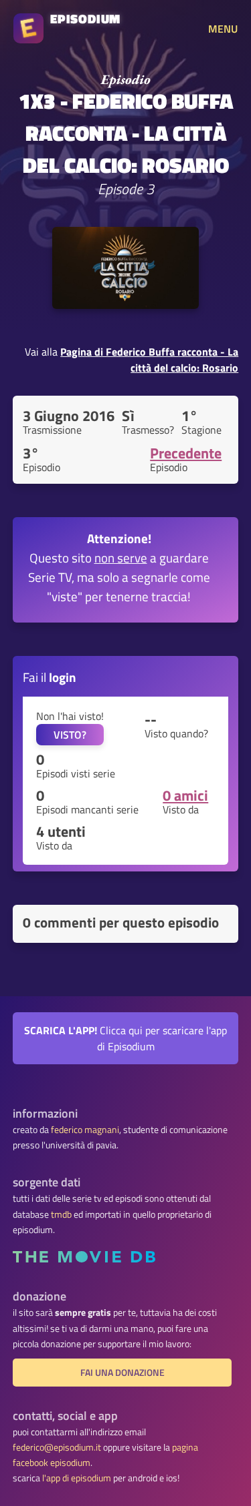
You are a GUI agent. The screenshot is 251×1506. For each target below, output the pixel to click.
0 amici (185, 795)
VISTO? (70, 735)
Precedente (186, 453)
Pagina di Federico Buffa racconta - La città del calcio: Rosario (149, 360)
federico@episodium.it (57, 1447)
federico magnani (85, 1129)
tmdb (61, 1214)
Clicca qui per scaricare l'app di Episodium (125, 1038)
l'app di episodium (76, 1478)
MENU (223, 29)
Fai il (49, 677)
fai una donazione (122, 1372)
